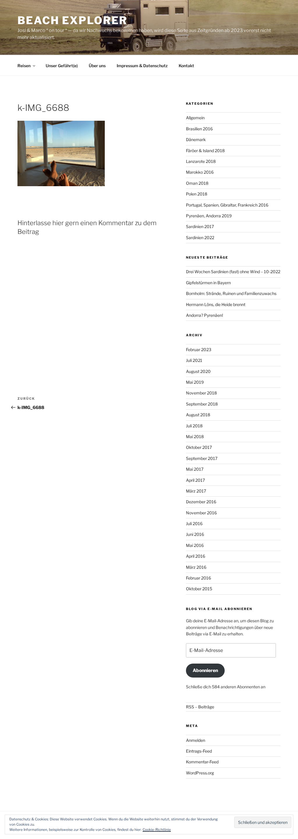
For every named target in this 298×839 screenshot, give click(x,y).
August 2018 (198, 414)
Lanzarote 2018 (201, 161)
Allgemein (195, 117)
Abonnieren (205, 670)
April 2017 (195, 480)
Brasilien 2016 (199, 128)
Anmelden (195, 740)
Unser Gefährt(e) (62, 65)
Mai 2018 (195, 436)
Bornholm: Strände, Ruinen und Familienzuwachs (231, 293)
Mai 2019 (195, 382)
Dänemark (196, 139)
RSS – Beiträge (200, 706)
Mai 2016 (195, 545)
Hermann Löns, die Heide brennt (215, 304)
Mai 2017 (194, 469)
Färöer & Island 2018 (205, 150)
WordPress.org (200, 772)
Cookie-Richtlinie (157, 829)
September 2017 (201, 458)
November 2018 (201, 392)
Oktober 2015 (199, 588)
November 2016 (201, 512)
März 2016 (196, 567)
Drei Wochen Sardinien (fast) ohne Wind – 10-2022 (233, 271)
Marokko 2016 (200, 172)
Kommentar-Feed (202, 761)
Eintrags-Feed (199, 751)
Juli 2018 (194, 425)
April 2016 (195, 556)
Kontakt (186, 65)
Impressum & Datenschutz (142, 65)
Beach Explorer (72, 20)
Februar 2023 (198, 349)
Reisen (24, 65)
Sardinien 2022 (200, 237)
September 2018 (202, 403)
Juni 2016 (195, 534)
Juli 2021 (194, 360)
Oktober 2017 (199, 447)
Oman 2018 (197, 183)
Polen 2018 (196, 193)
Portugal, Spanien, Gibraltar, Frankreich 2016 (227, 204)
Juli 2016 (194, 523)
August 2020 (198, 371)
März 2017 (196, 490)
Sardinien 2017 (200, 226)
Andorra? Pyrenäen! (204, 315)
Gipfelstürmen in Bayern (208, 282)
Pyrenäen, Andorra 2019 (209, 215)
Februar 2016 (198, 577)
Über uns (97, 65)
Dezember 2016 (201, 501)
